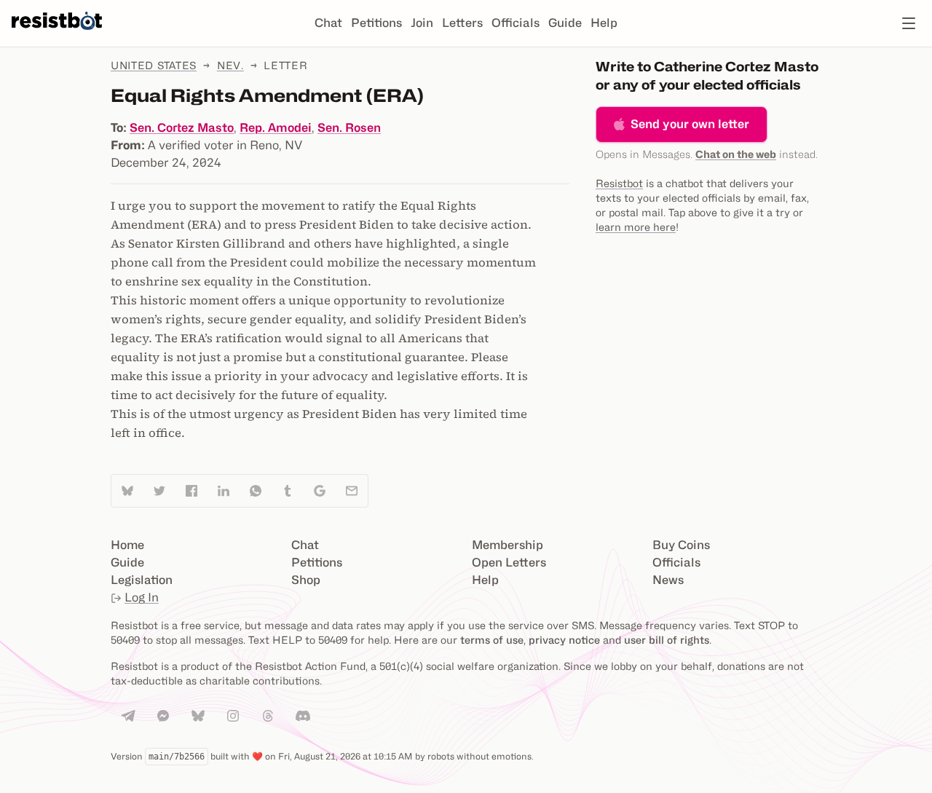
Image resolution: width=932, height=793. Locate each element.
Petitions (376, 23)
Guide (565, 23)
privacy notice (564, 640)
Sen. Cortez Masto (182, 128)
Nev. (230, 65)
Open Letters (509, 562)
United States (154, 65)
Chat (328, 23)
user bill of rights (666, 640)
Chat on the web (735, 154)
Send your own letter (690, 124)
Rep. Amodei (276, 128)
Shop (305, 580)
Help (604, 23)
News (668, 580)
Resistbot (619, 183)
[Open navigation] (908, 23)
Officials (515, 23)
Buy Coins (681, 545)
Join (422, 23)
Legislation (142, 580)
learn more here (636, 227)
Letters (462, 23)
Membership (507, 545)
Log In (142, 597)
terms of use (492, 640)
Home (127, 545)
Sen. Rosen (349, 128)
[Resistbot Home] (57, 35)
